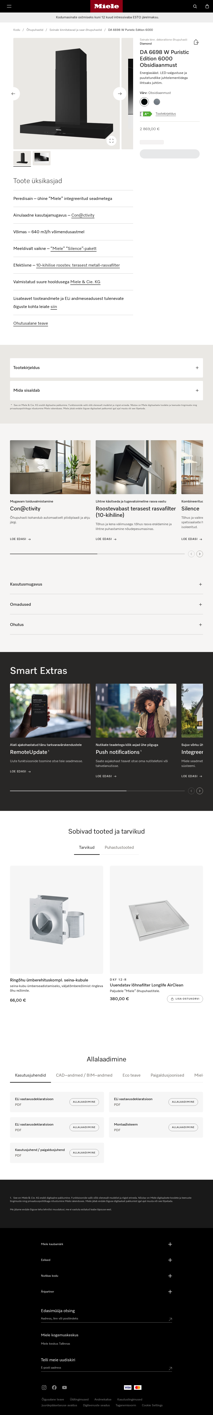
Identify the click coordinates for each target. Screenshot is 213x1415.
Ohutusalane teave (30, 323)
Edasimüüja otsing (58, 1311)
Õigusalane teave (53, 1399)
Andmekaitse (102, 1399)
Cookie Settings (152, 1405)
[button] (144, 101)
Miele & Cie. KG (85, 282)
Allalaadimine (84, 1102)
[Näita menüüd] (9, 6)
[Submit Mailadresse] (170, 1368)
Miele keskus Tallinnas (55, 1343)
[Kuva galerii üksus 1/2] (22, 158)
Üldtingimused (79, 1399)
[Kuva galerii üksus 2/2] (41, 158)
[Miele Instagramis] (44, 1387)
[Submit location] (170, 1319)
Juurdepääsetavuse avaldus (59, 1405)
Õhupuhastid (34, 30)
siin (54, 307)
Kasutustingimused (129, 1399)
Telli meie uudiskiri (58, 1360)
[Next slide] (119, 93)
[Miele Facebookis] (54, 1387)
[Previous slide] (13, 93)
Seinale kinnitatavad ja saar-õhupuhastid (76, 30)
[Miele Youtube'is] (64, 1387)
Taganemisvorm (126, 1405)
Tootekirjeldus (166, 114)
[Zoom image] (111, 141)
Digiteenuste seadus (96, 1405)
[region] (73, 93)
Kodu (16, 30)
